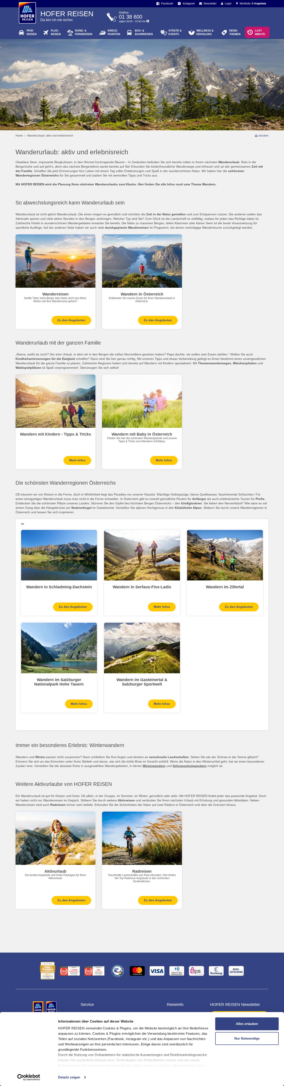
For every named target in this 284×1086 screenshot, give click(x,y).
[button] (142, 524)
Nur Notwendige (247, 1038)
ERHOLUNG (205, 32)
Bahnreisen (144, 32)
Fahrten (114, 32)
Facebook (166, 3)
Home (19, 135)
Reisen (32, 32)
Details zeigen (69, 1077)
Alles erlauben (247, 1024)
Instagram (188, 3)
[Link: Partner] (38, 1007)
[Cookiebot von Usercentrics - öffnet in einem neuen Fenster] (28, 1077)
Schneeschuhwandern (190, 766)
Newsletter (210, 3)
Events (175, 32)
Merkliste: (252, 3)
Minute (260, 32)
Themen (235, 32)
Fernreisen (83, 32)
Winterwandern (154, 766)
